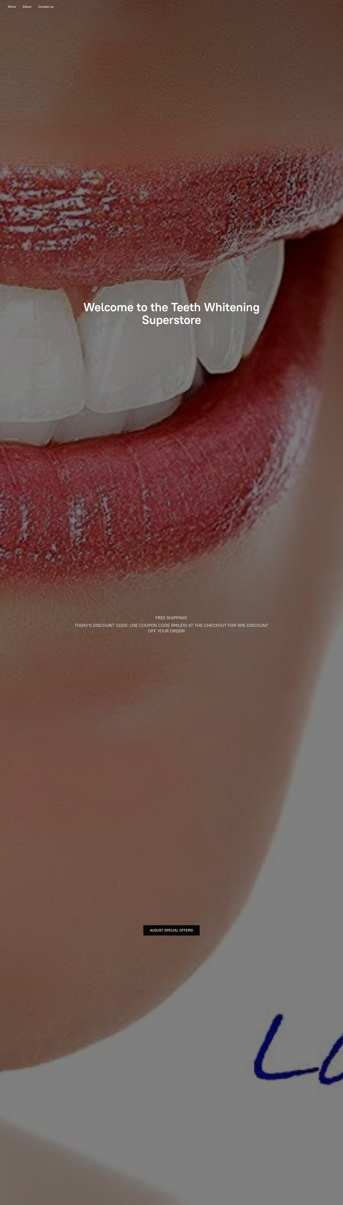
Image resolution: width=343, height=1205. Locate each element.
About (27, 7)
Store (12, 7)
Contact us (46, 7)
